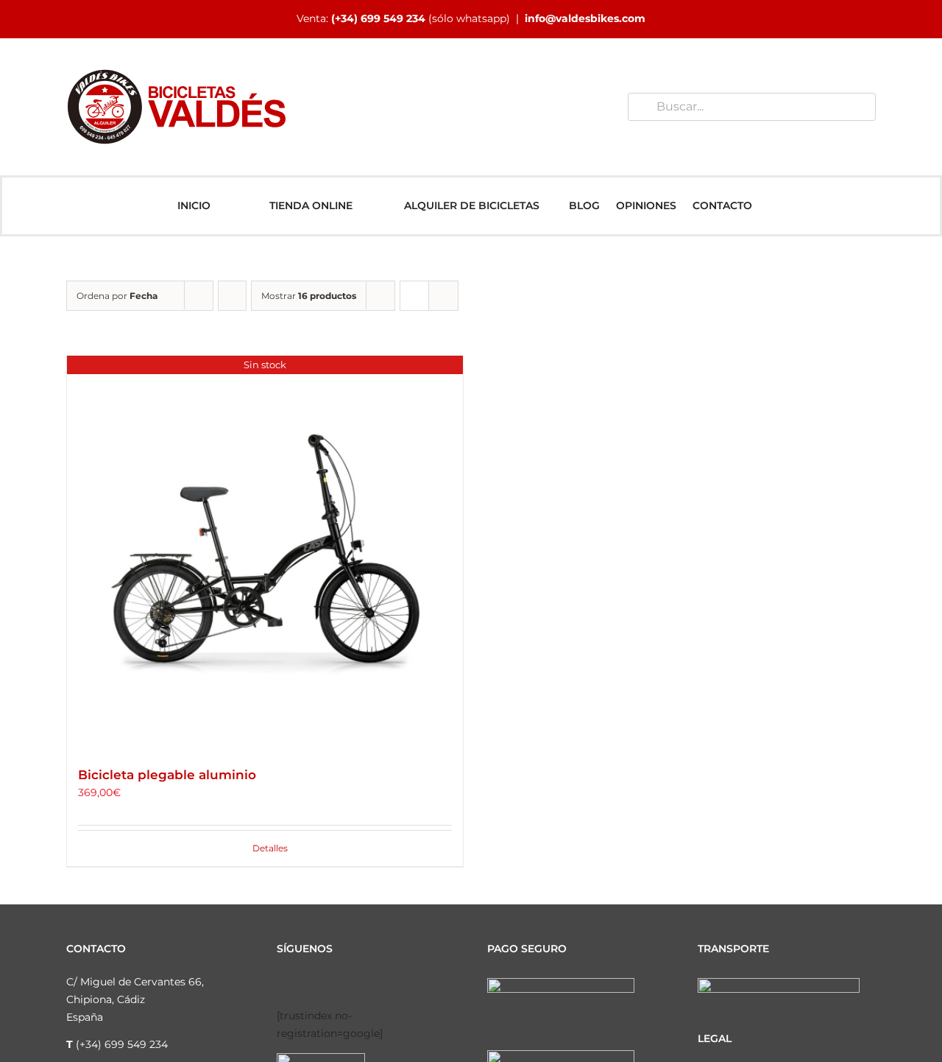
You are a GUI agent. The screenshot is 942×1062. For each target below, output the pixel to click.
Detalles (270, 848)
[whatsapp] (375, 984)
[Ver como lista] (443, 295)
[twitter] (328, 984)
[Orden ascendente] (232, 296)
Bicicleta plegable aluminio (167, 774)
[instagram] (304, 984)
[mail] (398, 984)
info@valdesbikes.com (585, 18)
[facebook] (281, 984)
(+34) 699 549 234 (378, 18)
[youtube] (351, 984)
